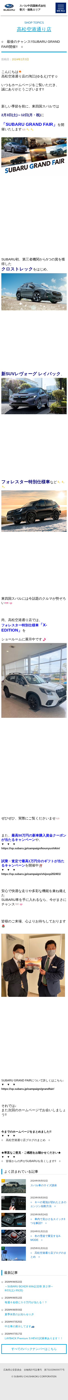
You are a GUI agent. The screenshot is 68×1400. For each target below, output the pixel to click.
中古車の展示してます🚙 (19, 1326)
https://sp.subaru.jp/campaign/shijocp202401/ (31, 874)
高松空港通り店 (34, 29)
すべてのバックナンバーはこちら (34, 1348)
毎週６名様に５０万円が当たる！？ (26, 1302)
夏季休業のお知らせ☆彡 (19, 1314)
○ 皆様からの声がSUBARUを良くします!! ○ (31, 1161)
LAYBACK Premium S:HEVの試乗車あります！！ (34, 1338)
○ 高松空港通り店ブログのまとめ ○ (25, 1140)
